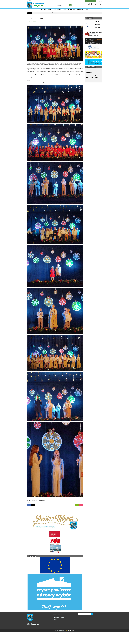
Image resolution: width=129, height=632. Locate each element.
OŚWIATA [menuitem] (54, 9)
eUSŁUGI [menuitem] (86, 9)
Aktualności (29, 21)
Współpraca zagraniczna (91, 80)
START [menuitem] (42, 9)
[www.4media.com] (69, 630)
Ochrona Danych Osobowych (59, 617)
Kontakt (55, 619)
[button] (101, 18)
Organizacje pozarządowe (92, 77)
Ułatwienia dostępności (91, 1)
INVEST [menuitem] (49, 9)
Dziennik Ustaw (89, 70)
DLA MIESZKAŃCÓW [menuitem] (80, 9)
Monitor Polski (89, 72)
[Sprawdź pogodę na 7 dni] (89, 25)
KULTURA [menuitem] (64, 9)
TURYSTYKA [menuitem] (59, 9)
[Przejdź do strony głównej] (35, 5)
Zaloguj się (100, 1)
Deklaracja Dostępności (58, 614)
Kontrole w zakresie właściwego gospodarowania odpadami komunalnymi (47, 12)
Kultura (34, 21)
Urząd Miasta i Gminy (91, 75)
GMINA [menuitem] (45, 9)
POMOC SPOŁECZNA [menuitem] (71, 9)
